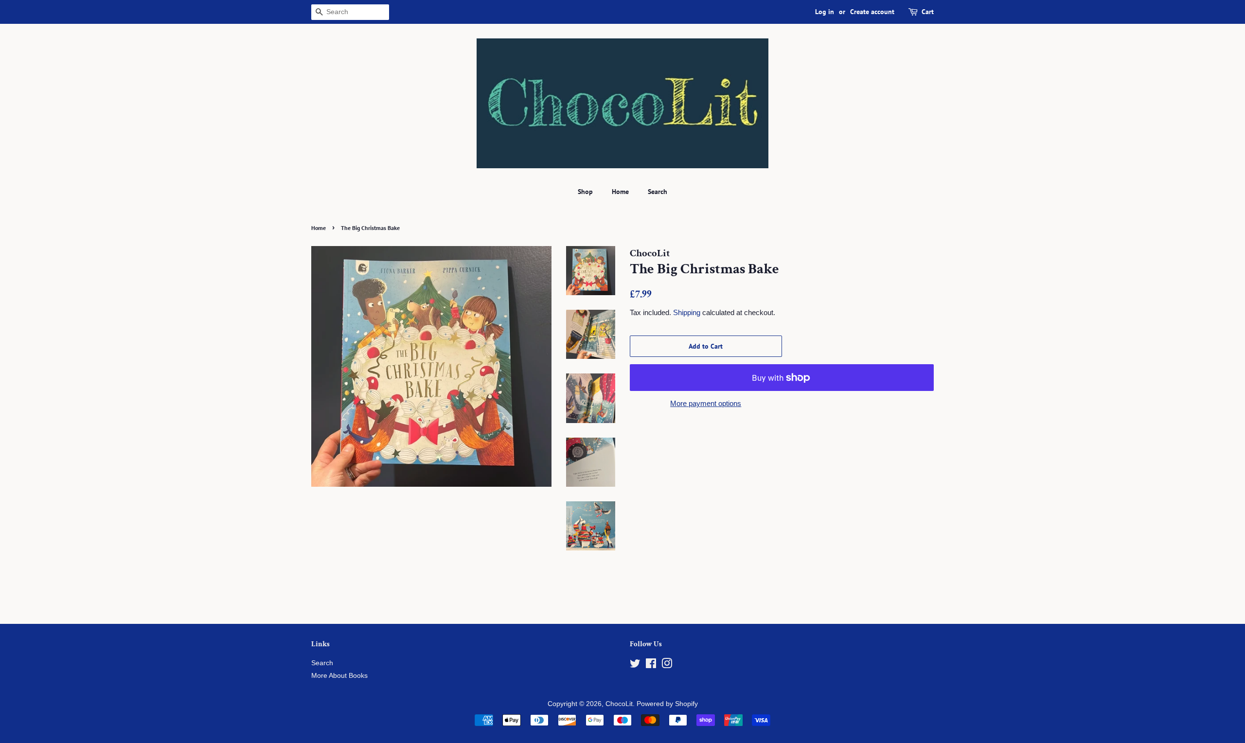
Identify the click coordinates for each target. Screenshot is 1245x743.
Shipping (686, 312)
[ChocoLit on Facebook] (651, 665)
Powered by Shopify (667, 704)
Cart (928, 11)
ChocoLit (619, 704)
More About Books (339, 675)
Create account (872, 11)
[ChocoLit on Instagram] (666, 665)
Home (620, 191)
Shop (585, 191)
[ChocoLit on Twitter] (635, 665)
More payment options (705, 403)
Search (657, 191)
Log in (824, 11)
